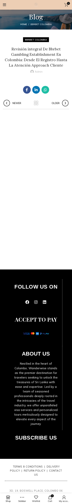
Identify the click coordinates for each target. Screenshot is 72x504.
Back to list (36, 103)
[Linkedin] (44, 302)
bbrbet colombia (41, 24)
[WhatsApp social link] (45, 90)
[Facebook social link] (27, 90)
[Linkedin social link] (36, 90)
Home (23, 24)
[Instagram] (36, 302)
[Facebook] (27, 302)
